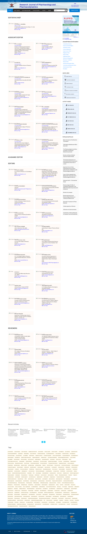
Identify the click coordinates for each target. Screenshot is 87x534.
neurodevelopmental (66, 455)
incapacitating (10, 465)
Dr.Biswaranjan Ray (19, 380)
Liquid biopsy (20, 453)
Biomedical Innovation (19, 463)
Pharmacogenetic (67, 478)
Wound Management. (30, 488)
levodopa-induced (30, 504)
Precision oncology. (11, 455)
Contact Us (18, 1)
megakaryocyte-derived (33, 451)
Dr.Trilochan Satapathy (47, 77)
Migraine (44, 465)
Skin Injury (59, 486)
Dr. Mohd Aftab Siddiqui (20, 199)
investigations (61, 451)
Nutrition (61, 484)
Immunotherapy (36, 461)
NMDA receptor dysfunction (26, 457)
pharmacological (10, 457)
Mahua (57, 484)
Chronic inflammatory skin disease (68, 482)
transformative (10, 451)
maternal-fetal (48, 480)
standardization (70, 496)
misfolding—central (54, 504)
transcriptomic (40, 451)
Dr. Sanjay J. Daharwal (20, 24)
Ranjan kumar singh (47, 334)
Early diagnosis (72, 453)
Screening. (60, 461)
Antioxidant (37, 490)
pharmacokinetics (38, 504)
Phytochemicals (59, 494)
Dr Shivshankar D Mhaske (21, 124)
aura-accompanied (71, 463)
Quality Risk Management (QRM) (36, 500)
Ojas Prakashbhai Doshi (47, 272)
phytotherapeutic (33, 467)
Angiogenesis (10, 488)
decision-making (23, 459)
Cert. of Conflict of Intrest (72, 90)
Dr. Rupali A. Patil (19, 140)
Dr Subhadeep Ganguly (47, 170)
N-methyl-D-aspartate (47, 455)
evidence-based (68, 498)
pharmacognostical (26, 496)
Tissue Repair (64, 486)
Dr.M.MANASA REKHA (19, 92)
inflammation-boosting (44, 482)
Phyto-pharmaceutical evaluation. (44, 498)
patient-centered (20, 500)
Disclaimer (65, 68)
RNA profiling (26, 453)
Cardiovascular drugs (24, 492)
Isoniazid (68, 504)
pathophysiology (17, 465)
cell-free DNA (46, 476)
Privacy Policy (66, 54)
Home (9, 10)
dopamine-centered (39, 455)
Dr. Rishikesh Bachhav (20, 254)
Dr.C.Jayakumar (45, 106)
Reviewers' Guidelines (67, 59)
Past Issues (17, 10)
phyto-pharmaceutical (18, 496)
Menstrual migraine (75, 465)
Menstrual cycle (57, 465)
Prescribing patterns (33, 492)
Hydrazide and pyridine (23, 506)
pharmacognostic (34, 496)
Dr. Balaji (17, 272)
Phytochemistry (24, 490)
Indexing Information (71, 97)
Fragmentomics (52, 476)
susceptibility (25, 455)
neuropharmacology (29, 502)
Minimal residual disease (12, 478)
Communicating (10, 502)
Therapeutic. (73, 484)
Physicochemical (41, 496)
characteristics (68, 469)
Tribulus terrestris (38, 469)
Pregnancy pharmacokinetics (57, 480)
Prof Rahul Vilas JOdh (20, 240)
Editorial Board (26, 10)
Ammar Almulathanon (47, 363)
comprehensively (74, 451)
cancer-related (72, 457)
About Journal (11, 1)
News (49, 10)
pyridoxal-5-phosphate (12, 504)
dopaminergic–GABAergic (21, 504)
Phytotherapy (31, 469)
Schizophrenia (17, 457)
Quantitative (56, 500)
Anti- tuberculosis (74, 504)
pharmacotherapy (74, 478)
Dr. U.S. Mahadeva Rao (47, 44)
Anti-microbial (67, 484)
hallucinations (31, 455)
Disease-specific (54, 451)
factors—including (18, 486)
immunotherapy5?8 (45, 459)
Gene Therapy (26, 463)
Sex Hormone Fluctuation (66, 465)
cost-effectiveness (32, 476)
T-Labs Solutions (70, 532)
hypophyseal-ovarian (62, 463)
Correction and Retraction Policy (69, 65)
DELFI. (26, 478)
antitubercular (22, 502)
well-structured (10, 490)
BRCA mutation (65, 459)
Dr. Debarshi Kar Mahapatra (48, 298)
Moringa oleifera (52, 494)
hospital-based (70, 490)
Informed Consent (67, 47)
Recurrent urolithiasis (24, 469)
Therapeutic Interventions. (53, 463)
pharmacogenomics (33, 480)
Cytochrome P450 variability (68, 480)
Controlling (77, 500)
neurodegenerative (65, 502)
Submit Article (74, 10)
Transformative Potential (35, 463)
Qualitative (61, 500)
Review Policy (66, 61)
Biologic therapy (24, 484)
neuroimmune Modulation (52, 457)
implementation (73, 461)
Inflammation (77, 486)
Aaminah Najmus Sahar (47, 199)
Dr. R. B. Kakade (18, 44)
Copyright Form (69, 87)
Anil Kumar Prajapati (47, 285)
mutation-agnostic (24, 476)
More (43, 10)
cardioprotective (67, 488)
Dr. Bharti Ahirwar (19, 170)
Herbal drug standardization (33, 498)
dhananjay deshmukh (20, 186)
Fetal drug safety (29, 482)
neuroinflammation (74, 502)
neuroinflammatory (74, 455)
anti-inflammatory (52, 488)
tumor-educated (24, 451)
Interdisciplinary (26, 480)
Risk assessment (49, 500)
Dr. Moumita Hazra (46, 254)
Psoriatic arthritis (17, 484)
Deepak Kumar (18, 349)
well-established (37, 502)
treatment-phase (11, 476)
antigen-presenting (52, 482)
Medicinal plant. (50, 490)
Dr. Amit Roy (17, 62)
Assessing (71, 500)
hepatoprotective (52, 484)
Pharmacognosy (17, 498)
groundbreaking (66, 461)
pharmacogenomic (59, 478)
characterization (17, 451)
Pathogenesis (10, 484)
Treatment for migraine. (12, 467)
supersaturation (47, 467)
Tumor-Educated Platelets (12, 453)
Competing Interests (67, 43)
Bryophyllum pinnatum (47, 469)
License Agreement (67, 49)
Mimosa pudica (10, 498)
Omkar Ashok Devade (19, 396)
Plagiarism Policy (66, 52)
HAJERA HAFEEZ (45, 349)
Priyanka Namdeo (46, 226)
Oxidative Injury (43, 457)
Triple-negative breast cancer (13, 461)
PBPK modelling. (36, 482)
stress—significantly (26, 486)
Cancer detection (33, 453)
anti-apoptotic (58, 502)
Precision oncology (43, 461)
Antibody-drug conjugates (52, 461)
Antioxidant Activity (66, 494)
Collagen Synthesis (22, 488)
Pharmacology (30, 490)
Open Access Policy (67, 51)
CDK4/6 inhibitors (29, 461)
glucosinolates (10, 494)
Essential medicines (58, 492)
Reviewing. (16, 502)
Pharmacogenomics (21, 482)
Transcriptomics (58, 453)
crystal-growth (54, 467)
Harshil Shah (18, 285)
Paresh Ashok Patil (19, 213)
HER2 (70, 459)
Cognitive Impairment (35, 457)
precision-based (31, 459)
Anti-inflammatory (43, 490)
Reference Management (68, 58)
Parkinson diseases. (32, 506)
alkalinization (68, 467)
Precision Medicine (43, 463)
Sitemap (34, 531)
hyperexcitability (62, 469)
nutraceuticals (38, 494)
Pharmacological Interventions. (63, 457)
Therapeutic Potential (74, 494)
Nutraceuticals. (10, 496)
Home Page (17, 29)
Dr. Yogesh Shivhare (46, 92)
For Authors (36, 10)
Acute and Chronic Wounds (51, 486)
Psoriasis (59, 482)
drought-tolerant (74, 492)
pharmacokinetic (74, 467)
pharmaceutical (54, 498)
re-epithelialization (34, 486)
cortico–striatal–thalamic (57, 455)
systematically (17, 476)
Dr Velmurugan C (46, 240)
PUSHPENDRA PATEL (19, 334)
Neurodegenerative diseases (13, 506)
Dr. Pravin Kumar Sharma (20, 298)
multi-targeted (45, 494)
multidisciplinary (38, 459)
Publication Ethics (66, 56)
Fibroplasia (16, 488)
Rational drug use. (66, 492)
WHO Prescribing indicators (49, 492)
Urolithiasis (17, 469)
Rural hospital (40, 492)
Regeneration (70, 486)
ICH (44, 500)
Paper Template (69, 83)
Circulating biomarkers (50, 453)
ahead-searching (11, 463)
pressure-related (11, 486)
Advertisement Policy (67, 67)
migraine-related (24, 465)
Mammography (21, 461)
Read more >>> (76, 37)
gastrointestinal (38, 488)
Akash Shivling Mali (46, 213)
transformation (61, 498)
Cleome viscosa (17, 490)
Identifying (66, 500)
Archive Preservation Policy (68, 63)
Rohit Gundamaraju (46, 62)
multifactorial (26, 467)
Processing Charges (69, 94)
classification (52, 459)
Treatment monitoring (41, 453)
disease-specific (47, 451)
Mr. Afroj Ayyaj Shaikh (20, 408)
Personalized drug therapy (12, 482)
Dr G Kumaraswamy (19, 106)
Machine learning (65, 453)
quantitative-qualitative (12, 500)
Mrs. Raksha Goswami (20, 226)
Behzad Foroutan (19, 313)
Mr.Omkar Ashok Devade (47, 396)
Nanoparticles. (30, 484)
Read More (9, 523)
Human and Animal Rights (68, 45)
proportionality (74, 498)
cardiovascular (57, 490)
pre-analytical (67, 451)
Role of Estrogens (50, 465)
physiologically (44, 478)
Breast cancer (58, 459)
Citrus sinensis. (54, 469)
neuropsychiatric (19, 455)
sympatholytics (16, 492)
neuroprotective (44, 502)
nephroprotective (61, 467)
